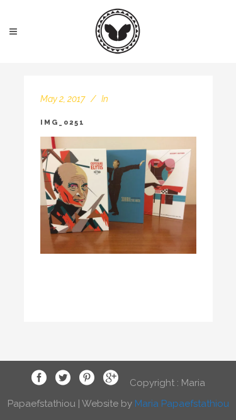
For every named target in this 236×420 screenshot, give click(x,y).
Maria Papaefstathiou (182, 403)
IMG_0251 (62, 122)
